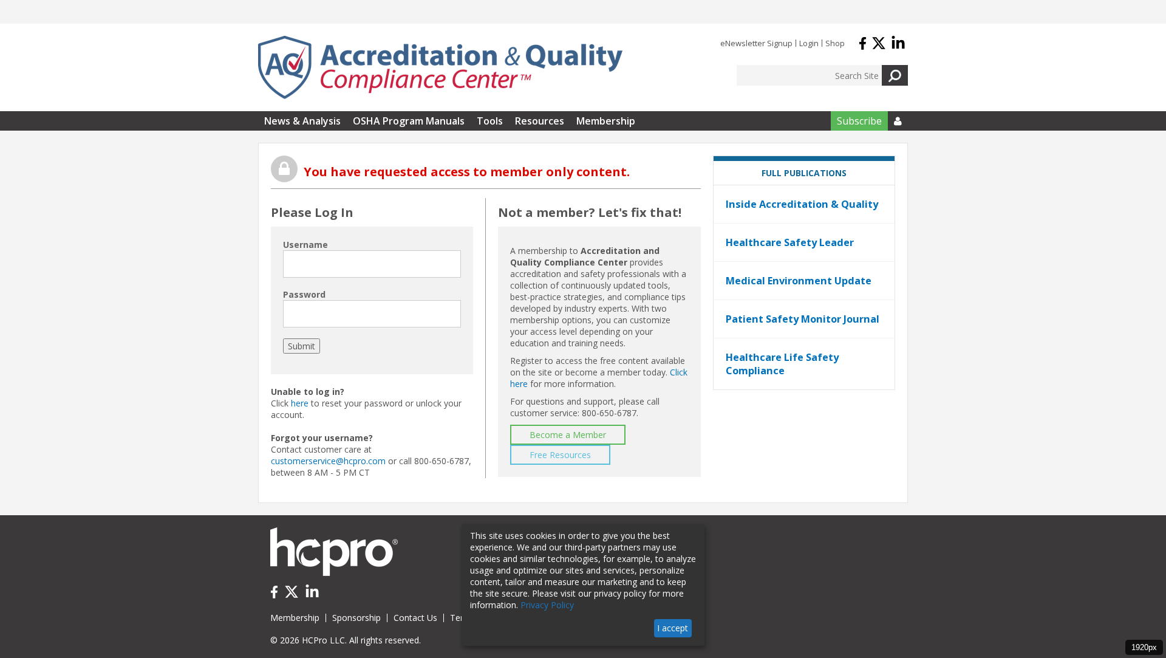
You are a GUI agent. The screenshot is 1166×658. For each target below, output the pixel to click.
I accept (672, 628)
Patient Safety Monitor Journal (802, 319)
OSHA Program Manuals (409, 121)
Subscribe (859, 121)
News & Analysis (302, 121)
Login (809, 43)
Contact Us (415, 617)
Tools (490, 121)
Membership (605, 121)
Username (305, 244)
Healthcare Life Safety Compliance (782, 364)
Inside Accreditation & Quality (802, 204)
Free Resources (560, 455)
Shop (835, 43)
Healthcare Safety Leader (790, 242)
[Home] (440, 67)
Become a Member (568, 434)
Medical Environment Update (798, 280)
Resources (539, 121)
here (300, 403)
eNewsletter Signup (756, 43)
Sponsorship (356, 617)
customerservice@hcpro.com (328, 461)
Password (304, 294)
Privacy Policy (547, 605)
